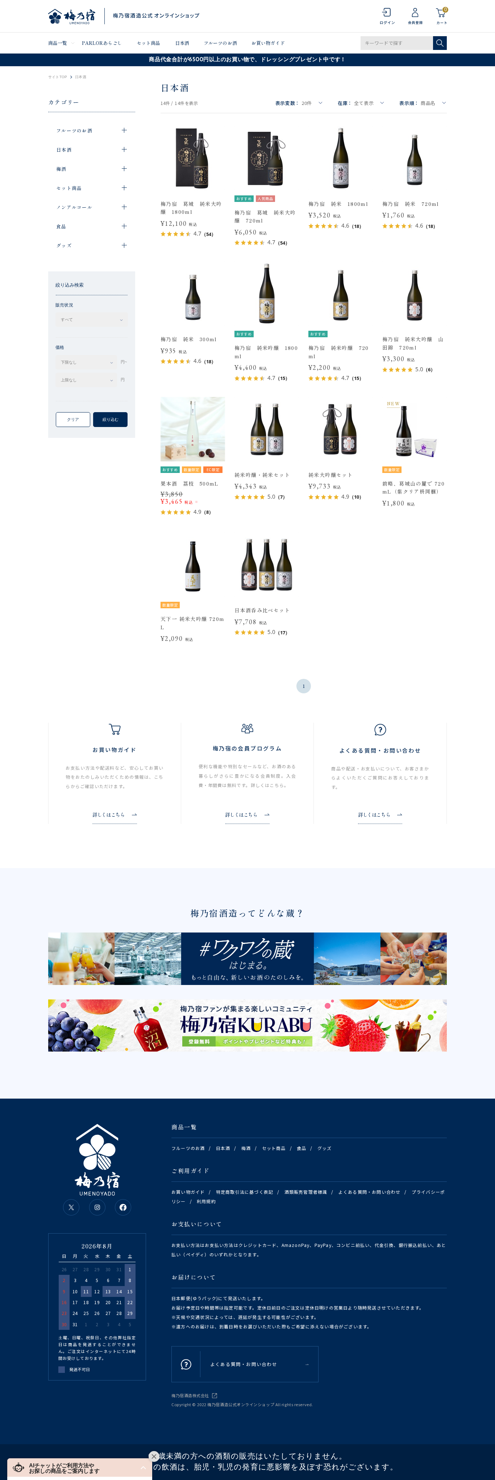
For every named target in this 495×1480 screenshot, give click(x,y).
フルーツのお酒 (220, 42)
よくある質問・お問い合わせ (369, 1192)
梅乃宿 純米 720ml (410, 203)
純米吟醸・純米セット (262, 474)
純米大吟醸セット (330, 474)
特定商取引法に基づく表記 (244, 1192)
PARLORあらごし (102, 42)
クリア (73, 419)
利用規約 (206, 1201)
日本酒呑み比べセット (262, 610)
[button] (79, 1467)
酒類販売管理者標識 (306, 1192)
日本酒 (182, 42)
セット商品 (149, 42)
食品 (301, 1148)
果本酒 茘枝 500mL (190, 483)
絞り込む (110, 419)
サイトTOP (57, 77)
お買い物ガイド (268, 42)
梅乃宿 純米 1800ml (338, 203)
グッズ (324, 1148)
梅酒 (246, 1148)
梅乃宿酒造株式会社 (190, 1395)
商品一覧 (57, 42)
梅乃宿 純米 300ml (189, 339)
